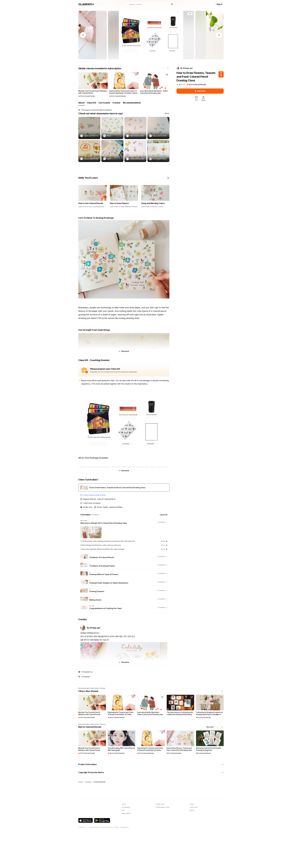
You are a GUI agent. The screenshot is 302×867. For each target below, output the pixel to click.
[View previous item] (163, 177)
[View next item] (168, 177)
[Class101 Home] (86, 4)
